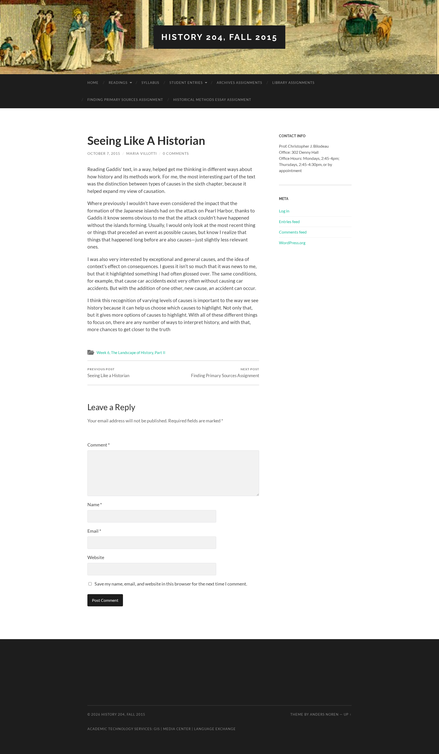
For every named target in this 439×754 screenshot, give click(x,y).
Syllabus (150, 83)
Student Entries (186, 83)
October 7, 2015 (103, 153)
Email (94, 531)
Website (95, 557)
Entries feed (289, 221)
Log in (284, 210)
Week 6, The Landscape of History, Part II (131, 352)
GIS (157, 729)
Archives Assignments (239, 83)
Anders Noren (324, 714)
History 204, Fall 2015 (219, 37)
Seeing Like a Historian (108, 372)
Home (93, 83)
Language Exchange (215, 729)
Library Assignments (293, 83)
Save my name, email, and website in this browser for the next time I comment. (171, 584)
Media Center (177, 729)
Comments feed (293, 231)
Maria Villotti (141, 153)
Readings (118, 83)
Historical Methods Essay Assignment (212, 100)
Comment (98, 445)
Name (94, 504)
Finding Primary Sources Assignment (125, 100)
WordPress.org (292, 242)
